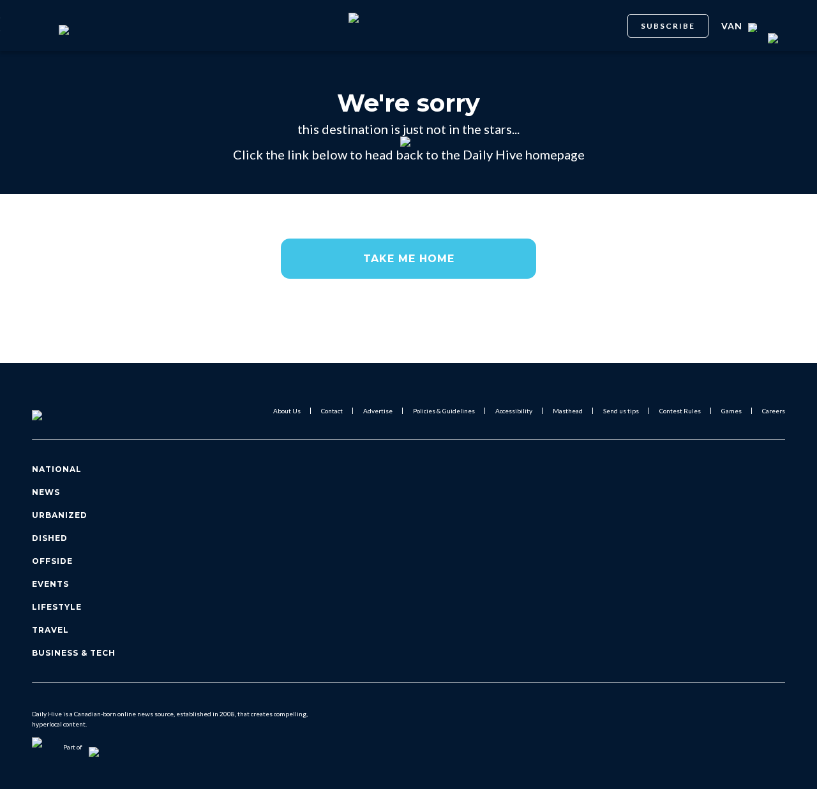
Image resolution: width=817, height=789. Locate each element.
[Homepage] (58, 410)
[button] (408, 259)
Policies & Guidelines (444, 411)
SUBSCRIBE (668, 26)
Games (731, 411)
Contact (332, 411)
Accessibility (513, 411)
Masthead (568, 411)
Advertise (378, 411)
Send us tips (621, 411)
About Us (287, 411)
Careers (773, 411)
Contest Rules (680, 411)
